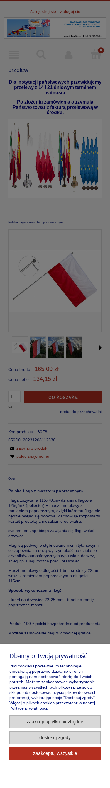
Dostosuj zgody (55, 737)
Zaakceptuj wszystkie (55, 753)
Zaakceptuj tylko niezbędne (55, 721)
